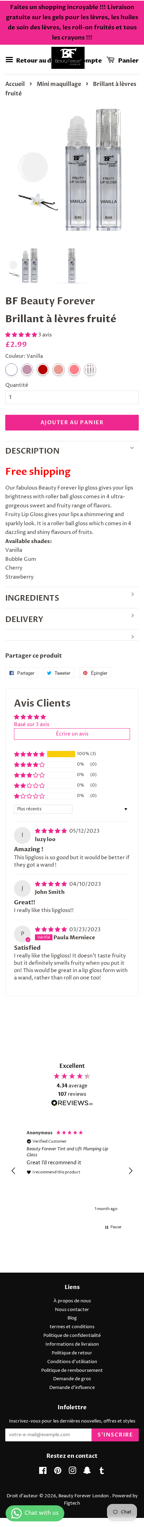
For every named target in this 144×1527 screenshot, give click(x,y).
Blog (72, 1318)
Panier (128, 60)
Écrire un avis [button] (72, 734)
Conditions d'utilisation (72, 1362)
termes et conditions (72, 1327)
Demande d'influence (72, 1388)
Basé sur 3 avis (31, 724)
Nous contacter (72, 1310)
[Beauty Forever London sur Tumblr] (102, 1472)
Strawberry (58, 369)
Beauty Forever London (84, 1496)
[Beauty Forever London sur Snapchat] (87, 1472)
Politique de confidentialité (72, 1336)
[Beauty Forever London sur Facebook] (43, 1472)
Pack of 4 (90, 369)
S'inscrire (115, 1434)
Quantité (16, 385)
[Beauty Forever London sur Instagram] (72, 1472)
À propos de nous (72, 1301)
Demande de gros (72, 1379)
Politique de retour (72, 1353)
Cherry (43, 369)
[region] (72, 1171)
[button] (21, 335)
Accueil (15, 84)
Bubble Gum (27, 369)
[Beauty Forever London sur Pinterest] (58, 1472)
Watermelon (74, 369)
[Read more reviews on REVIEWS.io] (72, 1104)
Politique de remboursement (72, 1371)
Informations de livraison (72, 1344)
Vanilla (11, 369)
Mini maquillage (59, 84)
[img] (51, 831)
